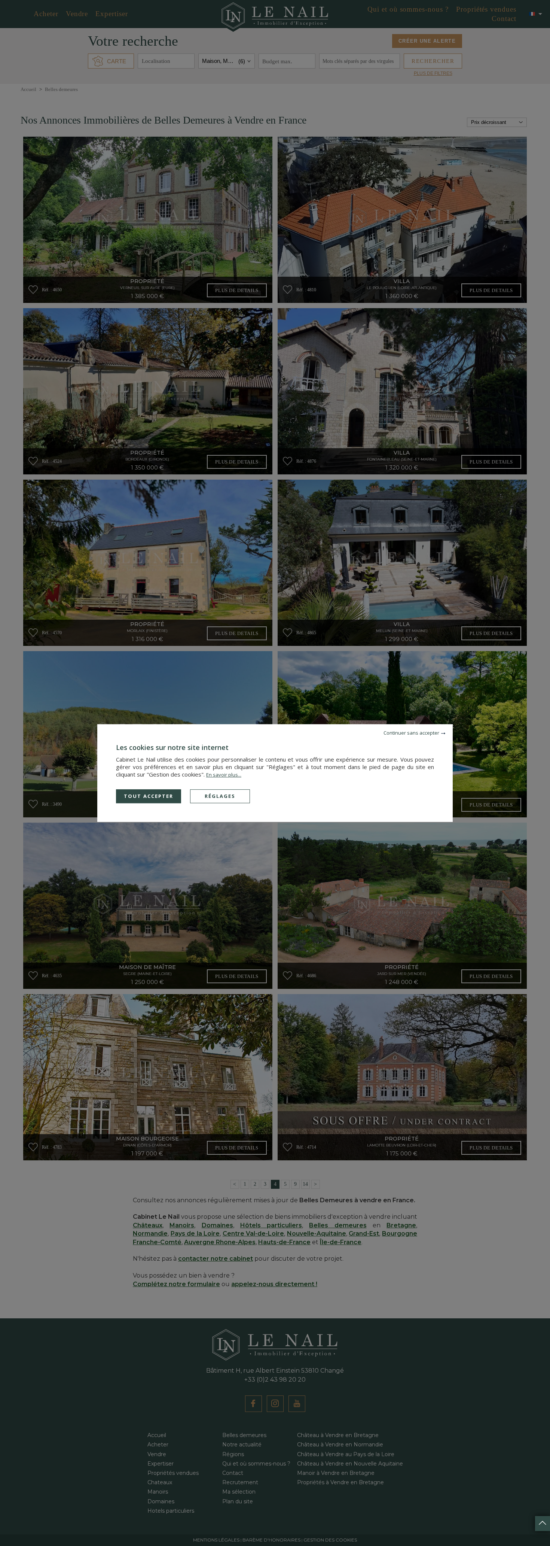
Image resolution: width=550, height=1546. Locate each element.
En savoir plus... (223, 774)
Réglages (220, 796)
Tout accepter (148, 796)
